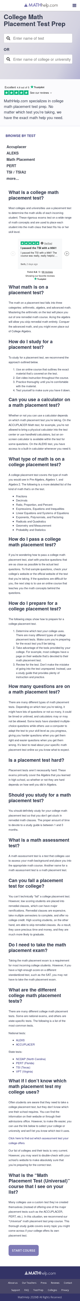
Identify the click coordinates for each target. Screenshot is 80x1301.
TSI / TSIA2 (16, 172)
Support (15, 1290)
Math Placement (21, 159)
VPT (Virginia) (24, 1071)
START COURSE (23, 1250)
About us (12, 1282)
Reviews (55, 1282)
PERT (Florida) (25, 1063)
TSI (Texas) (23, 1067)
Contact (68, 1282)
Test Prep (38, 1290)
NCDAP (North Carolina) (31, 1059)
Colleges (52, 1290)
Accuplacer (16, 146)
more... (13, 178)
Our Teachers (29, 1282)
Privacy (65, 1290)
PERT (11, 165)
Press (44, 1282)
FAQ (26, 1290)
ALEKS (13, 153)
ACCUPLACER (25, 1044)
